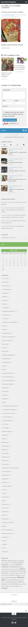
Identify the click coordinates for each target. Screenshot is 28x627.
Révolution (6, 519)
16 (25, 260)
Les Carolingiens (7, 417)
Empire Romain (7, 333)
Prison (4, 493)
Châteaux (4, 566)
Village (4, 544)
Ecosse (4, 326)
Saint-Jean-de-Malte (8, 522)
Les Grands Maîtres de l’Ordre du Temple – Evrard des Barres (19, 67)
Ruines (15, 584)
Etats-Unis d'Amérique (19, 571)
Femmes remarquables (8, 355)
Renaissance (6, 504)
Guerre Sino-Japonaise (9, 380)
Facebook (14, 594)
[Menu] (26, 2)
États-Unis (5, 351)
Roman (5, 582)
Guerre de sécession (8, 373)
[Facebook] (23, 130)
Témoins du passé (7, 533)
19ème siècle (6, 286)
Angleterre (16, 560)
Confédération (14, 567)
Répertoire (5, 511)
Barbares (14, 562)
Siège (4, 526)
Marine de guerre (7, 431)
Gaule (4, 366)
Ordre (22, 580)
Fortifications (6, 358)
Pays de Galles (6, 471)
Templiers (5, 537)
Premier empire (7, 486)
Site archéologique (8, 530)
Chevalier (18, 564)
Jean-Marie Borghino (8, 2)
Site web (5, 106)
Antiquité (5, 293)
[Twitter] (26, 130)
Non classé (5, 453)
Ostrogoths (6, 464)
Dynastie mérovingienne (13, 569)
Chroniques (6, 307)
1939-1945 (5, 282)
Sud (24, 584)
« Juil (2, 269)
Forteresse (4, 573)
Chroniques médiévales (9, 311)
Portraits (5, 482)
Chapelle (4, 564)
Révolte (5, 515)
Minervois (5, 442)
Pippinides (5, 479)
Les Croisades (5, 577)
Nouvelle (10, 150)
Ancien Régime (6, 289)
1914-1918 (10, 148)
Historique (5, 388)
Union (16, 586)
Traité (4, 540)
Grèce (4, 369)
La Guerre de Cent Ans (9, 413)
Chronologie (6, 315)
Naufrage (5, 449)
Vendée (20, 586)
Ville (4, 548)
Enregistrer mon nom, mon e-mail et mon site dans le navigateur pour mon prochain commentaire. (13, 114)
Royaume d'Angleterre (17, 582)
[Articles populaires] (11, 145)
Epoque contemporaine (9, 337)
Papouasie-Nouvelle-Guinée (10, 468)
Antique (21, 561)
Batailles (15, 148)
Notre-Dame (6, 457)
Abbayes (10, 561)
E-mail (16, 100)
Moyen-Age (6, 446)
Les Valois (5, 424)
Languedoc (23, 575)
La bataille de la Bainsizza (15, 162)
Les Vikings (6, 428)
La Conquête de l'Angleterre (10, 406)
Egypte (4, 329)
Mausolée (5, 435)
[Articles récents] (4, 145)
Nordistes (18, 580)
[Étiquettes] (23, 145)
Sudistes (3, 586)
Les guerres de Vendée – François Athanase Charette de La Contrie (12, 209)
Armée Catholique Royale (6, 562)
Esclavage (5, 344)
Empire (2, 571)
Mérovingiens (8, 580)
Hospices (5, 395)
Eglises (22, 569)
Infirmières (5, 398)
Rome (8, 582)
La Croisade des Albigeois (9, 409)
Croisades (5, 318)
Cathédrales (20, 562)
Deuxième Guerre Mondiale (10, 322)
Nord (14, 580)
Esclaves (5, 347)
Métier (4, 438)
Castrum (5, 300)
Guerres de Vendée (8, 384)
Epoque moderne (7, 340)
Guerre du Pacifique (8, 377)
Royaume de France (7, 584)
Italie (20, 148)
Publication (6, 497)
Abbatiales (4, 561)
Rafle (4, 500)
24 (3, 265)
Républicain (20, 584)
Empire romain (9, 571)
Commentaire (7, 90)
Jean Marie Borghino (9, 15)
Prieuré (2, 582)
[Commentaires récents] (17, 145)
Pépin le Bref (6, 475)
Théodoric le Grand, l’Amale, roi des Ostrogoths (6, 74)
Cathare (5, 304)
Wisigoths (5, 551)
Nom (4, 100)
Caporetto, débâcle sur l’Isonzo (16, 171)
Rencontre (5, 508)
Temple (7, 586)
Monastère (13, 577)
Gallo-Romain (6, 362)
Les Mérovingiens (7, 420)
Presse (4, 489)
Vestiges (4, 588)
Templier (11, 586)
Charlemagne (11, 564)
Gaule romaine (15, 573)
